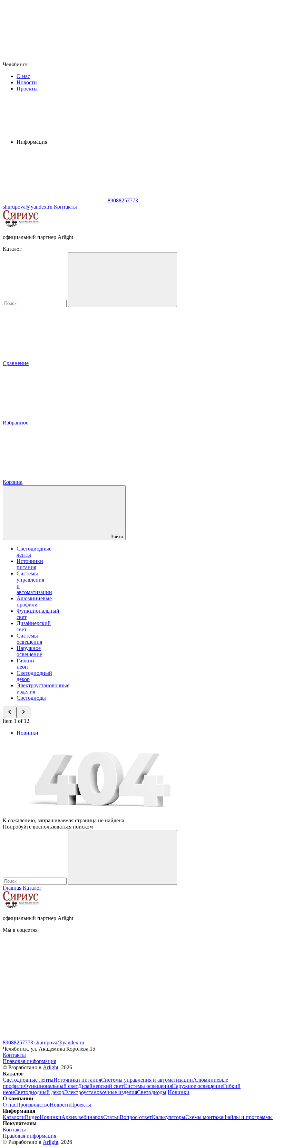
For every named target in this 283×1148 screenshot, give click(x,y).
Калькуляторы (168, 1117)
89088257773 (18, 1042)
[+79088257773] (54, 1036)
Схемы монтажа (204, 1117)
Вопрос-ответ (136, 1117)
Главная (12, 888)
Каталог (32, 888)
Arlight (50, 1067)
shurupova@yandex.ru (59, 1042)
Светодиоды (31, 698)
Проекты (27, 89)
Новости (27, 82)
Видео (32, 1117)
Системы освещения (29, 639)
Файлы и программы (248, 1117)
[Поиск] (122, 279)
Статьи (111, 1117)
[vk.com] (54, 983)
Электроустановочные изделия (100, 1092)
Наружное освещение (29, 651)
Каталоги (14, 1117)
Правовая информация (29, 1061)
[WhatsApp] (54, 200)
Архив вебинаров (82, 1117)
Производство (33, 1105)
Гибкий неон (25, 664)
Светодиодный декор (39, 1092)
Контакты (65, 207)
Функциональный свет (51, 1086)
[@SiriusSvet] (158, 983)
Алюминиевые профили (34, 601)
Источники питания (30, 564)
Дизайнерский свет (101, 1086)
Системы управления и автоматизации (147, 1080)
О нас (23, 76)
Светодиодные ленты (28, 1080)
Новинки (27, 733)
